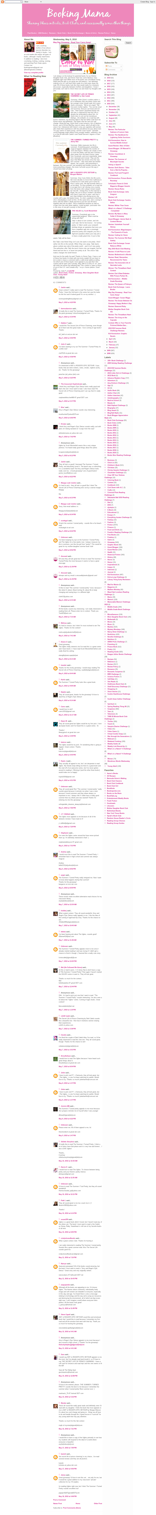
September (113, 115)
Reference (111, 662)
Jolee (63, 1073)
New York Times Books (115, 813)
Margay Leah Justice (68, 483)
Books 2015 (111, 443)
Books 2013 (111, 438)
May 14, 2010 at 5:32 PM (68, 1397)
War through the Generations (118, 736)
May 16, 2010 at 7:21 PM (68, 1429)
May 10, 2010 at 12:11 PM (68, 1194)
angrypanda (65, 1285)
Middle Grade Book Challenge (118, 609)
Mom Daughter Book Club (117, 617)
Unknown (64, 537)
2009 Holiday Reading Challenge (119, 363)
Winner (110, 759)
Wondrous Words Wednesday (118, 761)
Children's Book (113, 465)
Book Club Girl (112, 786)
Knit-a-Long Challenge (115, 577)
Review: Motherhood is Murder (120, 254)
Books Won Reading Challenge (119, 455)
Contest (110, 482)
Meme (109, 597)
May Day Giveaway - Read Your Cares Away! (72, 42)
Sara (62, 1354)
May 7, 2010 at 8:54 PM (67, 1066)
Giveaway (78, 273)
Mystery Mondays (114, 629)
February (112, 345)
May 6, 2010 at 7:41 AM (67, 636)
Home (113, 33)
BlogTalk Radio (113, 413)
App (109, 385)
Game (109, 540)
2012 (109, 98)
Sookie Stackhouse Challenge (118, 694)
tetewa (63, 932)
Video (109, 729)
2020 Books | (43, 33)
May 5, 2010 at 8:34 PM (67, 514)
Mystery (110, 627)
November (113, 109)
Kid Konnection (113, 574)
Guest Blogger (112, 547)
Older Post (98, 1503)
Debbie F (64, 323)
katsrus (63, 742)
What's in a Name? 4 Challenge (119, 754)
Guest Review (112, 550)
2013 (109, 95)
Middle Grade (112, 607)
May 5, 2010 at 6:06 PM (67, 418)
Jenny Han (74, 141)
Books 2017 (111, 448)
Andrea (63, 852)
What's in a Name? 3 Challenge (119, 749)
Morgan (76, 174)
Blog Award (111, 410)
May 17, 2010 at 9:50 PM (68, 1469)
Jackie (63, 287)
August (112, 118)
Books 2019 (111, 453)
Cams (63, 707)
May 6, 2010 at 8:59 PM (67, 888)
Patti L (63, 1200)
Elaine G (64, 642)
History (110, 557)
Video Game (112, 731)
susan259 (64, 1219)
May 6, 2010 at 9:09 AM (67, 686)
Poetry (109, 649)
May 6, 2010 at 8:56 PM (67, 869)
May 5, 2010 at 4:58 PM (67, 357)
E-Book (110, 510)
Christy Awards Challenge (117, 470)
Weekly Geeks (112, 744)
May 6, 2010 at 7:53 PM (67, 846)
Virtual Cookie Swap (115, 734)
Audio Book (111, 390)
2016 (109, 86)
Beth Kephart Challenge (116, 405)
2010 (109, 104)
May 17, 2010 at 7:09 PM (68, 1448)
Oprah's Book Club (114, 816)
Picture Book (112, 647)
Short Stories (112, 691)
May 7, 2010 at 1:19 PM (67, 1010)
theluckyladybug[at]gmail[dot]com (71, 1345)
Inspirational (112, 565)
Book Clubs (63, 273)
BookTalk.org (112, 796)
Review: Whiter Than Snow (118, 205)
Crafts (109, 490)
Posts (109, 66)
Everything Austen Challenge (118, 517)
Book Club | (62, 33)
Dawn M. (64, 721)
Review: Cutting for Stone (118, 235)
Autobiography (113, 398)
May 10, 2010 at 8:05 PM (68, 1232)
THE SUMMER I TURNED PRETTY (83, 140)
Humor (110, 562)
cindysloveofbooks (68, 1238)
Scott (90, 211)
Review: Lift (112, 197)
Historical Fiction (113, 555)
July (110, 121)
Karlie (63, 680)
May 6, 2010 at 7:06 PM (67, 808)
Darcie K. (64, 1167)
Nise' (63, 407)
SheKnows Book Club (115, 684)
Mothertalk (111, 619)
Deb (86, 96)
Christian (110, 467)
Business (110, 460)
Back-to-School (113, 400)
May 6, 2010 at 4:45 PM (67, 755)
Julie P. (41, 42)
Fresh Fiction (112, 801)
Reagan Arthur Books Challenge (119, 654)
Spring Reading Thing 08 (116, 706)
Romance (111, 669)
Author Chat (112, 393)
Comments (111, 70)
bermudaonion (66, 308)
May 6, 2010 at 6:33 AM (67, 600)
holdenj (64, 911)
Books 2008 (111, 425)
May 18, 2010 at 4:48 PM (68, 1496)
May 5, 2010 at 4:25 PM (67, 302)
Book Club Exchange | (76, 33)
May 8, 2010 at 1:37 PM (67, 1083)
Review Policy (112, 667)
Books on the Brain (114, 793)
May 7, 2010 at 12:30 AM (68, 904)
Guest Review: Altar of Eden (118, 146)
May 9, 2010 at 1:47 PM (67, 1135)
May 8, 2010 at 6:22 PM (67, 1119)
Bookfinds (111, 788)
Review (110, 664)
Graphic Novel (112, 545)
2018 (109, 81)
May (110, 127)
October (112, 112)
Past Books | (32, 33)
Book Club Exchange (115, 420)
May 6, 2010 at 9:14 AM (67, 700)
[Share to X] (59, 277)
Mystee (63, 1403)
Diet (108, 502)
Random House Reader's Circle (118, 818)
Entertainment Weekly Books (118, 798)
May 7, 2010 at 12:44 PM (68, 986)
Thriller (110, 721)
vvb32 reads (65, 1016)
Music (109, 624)
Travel (109, 724)
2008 (109, 353)
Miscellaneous (112, 614)
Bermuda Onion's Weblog (116, 778)
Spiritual (110, 704)
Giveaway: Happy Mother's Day (120, 303)
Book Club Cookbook (115, 783)
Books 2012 (111, 435)
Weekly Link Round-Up (116, 746)
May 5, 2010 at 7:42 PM (67, 437)
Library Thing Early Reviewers (118, 579)
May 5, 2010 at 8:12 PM (67, 455)
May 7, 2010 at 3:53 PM (67, 1050)
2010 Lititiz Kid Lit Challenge (118, 373)
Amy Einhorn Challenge (116, 383)
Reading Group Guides (115, 823)
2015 (109, 89)
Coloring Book (112, 480)
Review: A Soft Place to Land (119, 252)
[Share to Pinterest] (63, 277)
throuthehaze (66, 1056)
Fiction (71, 273)
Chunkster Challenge (115, 472)
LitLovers (110, 806)
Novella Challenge (114, 637)
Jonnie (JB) (65, 1106)
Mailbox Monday (113, 589)
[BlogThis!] (56, 277)
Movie (109, 622)
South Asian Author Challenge (118, 699)
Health (109, 552)
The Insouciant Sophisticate (71, 384)
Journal (110, 572)
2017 (109, 84)
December (113, 106)
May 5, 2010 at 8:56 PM (67, 550)
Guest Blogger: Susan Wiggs (119, 298)
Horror (109, 560)
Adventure (111, 380)
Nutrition (110, 639)
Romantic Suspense (115, 672)
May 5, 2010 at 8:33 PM (67, 498)
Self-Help (110, 679)
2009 (109, 350)
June (111, 124)
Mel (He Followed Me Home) (71, 967)
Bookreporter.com (114, 791)
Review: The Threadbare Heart (119, 315)
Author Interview (113, 395)
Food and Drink (113, 530)
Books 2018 (111, 450)
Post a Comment (59, 1500)
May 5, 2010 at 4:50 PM (67, 338)
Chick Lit (110, 463)
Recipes (110, 659)
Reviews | (52, 33)
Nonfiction (111, 634)
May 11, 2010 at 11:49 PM (68, 1308)
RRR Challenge (113, 674)
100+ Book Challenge (115, 360)
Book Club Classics (114, 781)
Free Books (111, 535)
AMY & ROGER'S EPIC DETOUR (82, 172)
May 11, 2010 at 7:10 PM (67, 1257)
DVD (109, 505)
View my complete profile (33, 72)
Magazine (111, 587)
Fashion (110, 522)
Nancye (63, 1264)
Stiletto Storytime (67, 1142)
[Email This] (54, 277)
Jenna (63, 1475)
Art (108, 388)
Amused (64, 556)
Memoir (110, 599)
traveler (64, 665)
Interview (110, 570)
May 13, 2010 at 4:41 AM (68, 1348)
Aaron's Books (112, 773)
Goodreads (111, 803)
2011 (109, 101)
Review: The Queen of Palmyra (120, 284)
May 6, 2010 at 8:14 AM (67, 659)
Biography (111, 408)
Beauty (110, 403)
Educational (112, 512)
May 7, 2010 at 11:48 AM (67, 940)
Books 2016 (111, 445)
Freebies (110, 537)
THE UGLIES (77, 211)
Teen (109, 711)
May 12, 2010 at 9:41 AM (68, 1331)
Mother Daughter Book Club (117, 808)
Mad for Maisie (113, 584)
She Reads (111, 681)
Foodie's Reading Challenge (118, 532)
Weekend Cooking (114, 741)
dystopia (110, 507)
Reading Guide (113, 652)
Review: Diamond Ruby (117, 306)
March (111, 342)
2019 (109, 78)
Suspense (111, 709)
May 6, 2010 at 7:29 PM (67, 827)
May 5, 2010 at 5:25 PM (67, 378)
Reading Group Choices (116, 821)
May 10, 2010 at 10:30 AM (68, 1161)
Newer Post (57, 1503)
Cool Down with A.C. (115, 487)
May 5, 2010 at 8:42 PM (67, 531)
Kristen (63, 424)
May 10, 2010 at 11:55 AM (68, 1178)
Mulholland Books (114, 811)
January (112, 347)
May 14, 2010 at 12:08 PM (68, 1376)
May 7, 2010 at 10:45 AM (68, 925)
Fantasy (110, 520)
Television (111, 714)
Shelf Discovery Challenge (117, 686)
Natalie (63, 692)
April (111, 339)
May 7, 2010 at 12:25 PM (68, 961)
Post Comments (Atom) (72, 1508)
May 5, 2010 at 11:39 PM (67, 567)
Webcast (110, 739)
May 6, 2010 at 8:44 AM (67, 673)
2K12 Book (111, 375)
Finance (110, 527)
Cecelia (63, 1035)
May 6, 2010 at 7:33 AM (67, 617)
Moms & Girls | (91, 33)
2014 (109, 92)
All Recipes (111, 776)
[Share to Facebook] (61, 277)
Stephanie (64, 833)
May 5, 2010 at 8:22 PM (67, 477)
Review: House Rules (116, 189)
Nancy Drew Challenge (115, 632)
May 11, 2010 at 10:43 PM (68, 1278)
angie (63, 875)
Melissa (64, 623)
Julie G (63, 344)
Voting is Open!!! (114, 165)
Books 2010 (111, 430)
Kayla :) (64, 761)
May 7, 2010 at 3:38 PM (67, 1029)
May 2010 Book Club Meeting (119, 249)
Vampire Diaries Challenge (117, 726)
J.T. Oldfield (65, 814)
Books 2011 (111, 433)
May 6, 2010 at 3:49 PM (67, 736)
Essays (110, 515)
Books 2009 (111, 428)
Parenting (111, 644)
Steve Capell (65, 1314)
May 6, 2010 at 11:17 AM (67, 715)
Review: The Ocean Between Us (120, 301)
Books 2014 (111, 440)
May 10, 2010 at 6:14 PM (68, 1213)
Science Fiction (113, 677)
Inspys (109, 567)
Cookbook (111, 485)
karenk (63, 1454)
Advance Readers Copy (116, 378)
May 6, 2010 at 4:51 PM (67, 780)
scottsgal (64, 521)
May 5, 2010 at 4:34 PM (67, 317)
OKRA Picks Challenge (116, 642)
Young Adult (62, 274)
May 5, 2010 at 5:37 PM (67, 401)
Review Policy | (104, 33)
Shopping (111, 689)
